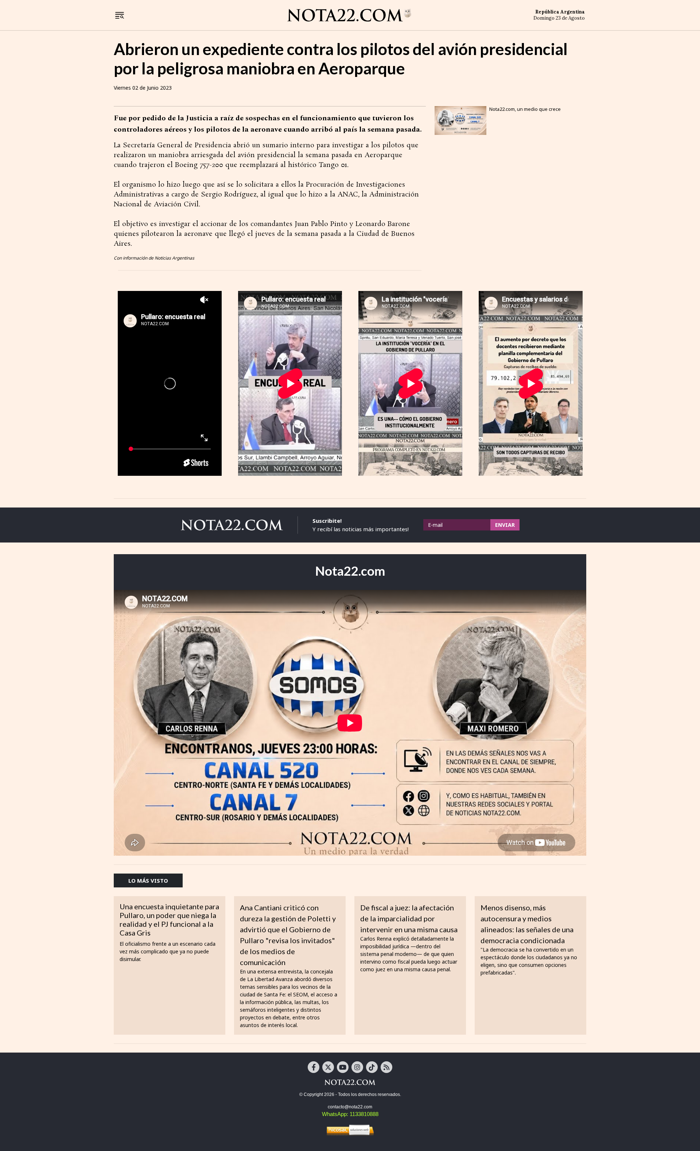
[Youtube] (343, 1067)
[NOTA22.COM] (350, 1082)
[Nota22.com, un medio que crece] (460, 120)
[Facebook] (313, 1067)
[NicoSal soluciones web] (350, 1129)
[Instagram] (357, 1067)
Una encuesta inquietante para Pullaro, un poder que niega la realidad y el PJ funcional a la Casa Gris (169, 919)
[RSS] (386, 1067)
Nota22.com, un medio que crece (525, 109)
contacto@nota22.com (350, 1106)
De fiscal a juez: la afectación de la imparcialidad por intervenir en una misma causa (409, 918)
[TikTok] (372, 1067)
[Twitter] (328, 1067)
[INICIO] (349, 15)
